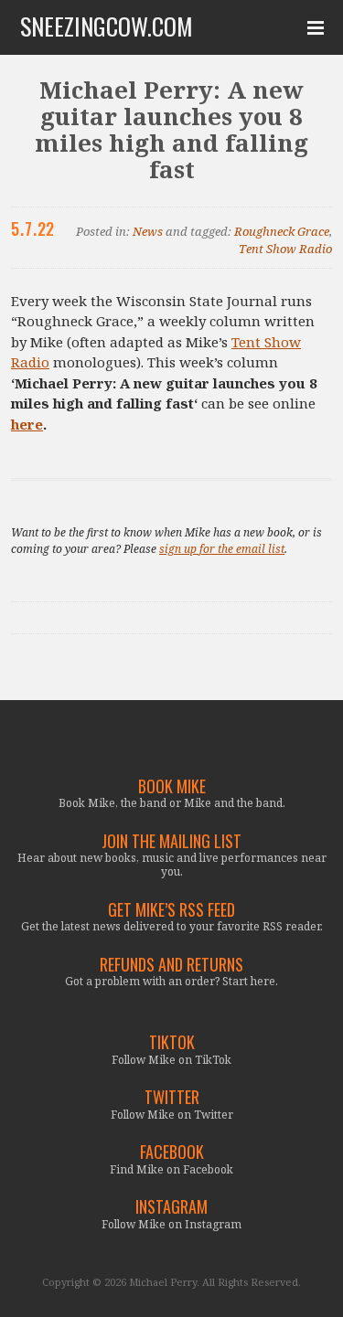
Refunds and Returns (171, 964)
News (148, 231)
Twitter (172, 1097)
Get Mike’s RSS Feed (171, 909)
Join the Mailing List (171, 841)
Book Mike (172, 786)
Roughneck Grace (281, 231)
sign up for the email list (221, 549)
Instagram (171, 1206)
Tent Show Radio (285, 248)
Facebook (172, 1152)
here (27, 424)
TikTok (172, 1042)
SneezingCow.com (106, 26)
